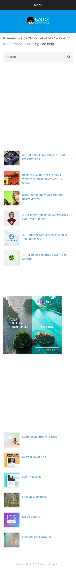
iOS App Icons (31, 517)
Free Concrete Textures (36, 537)
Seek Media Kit (31, 477)
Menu (38, 5)
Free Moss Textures (34, 497)
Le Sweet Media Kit (34, 457)
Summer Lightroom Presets (39, 437)
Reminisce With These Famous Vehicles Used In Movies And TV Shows (42, 179)
